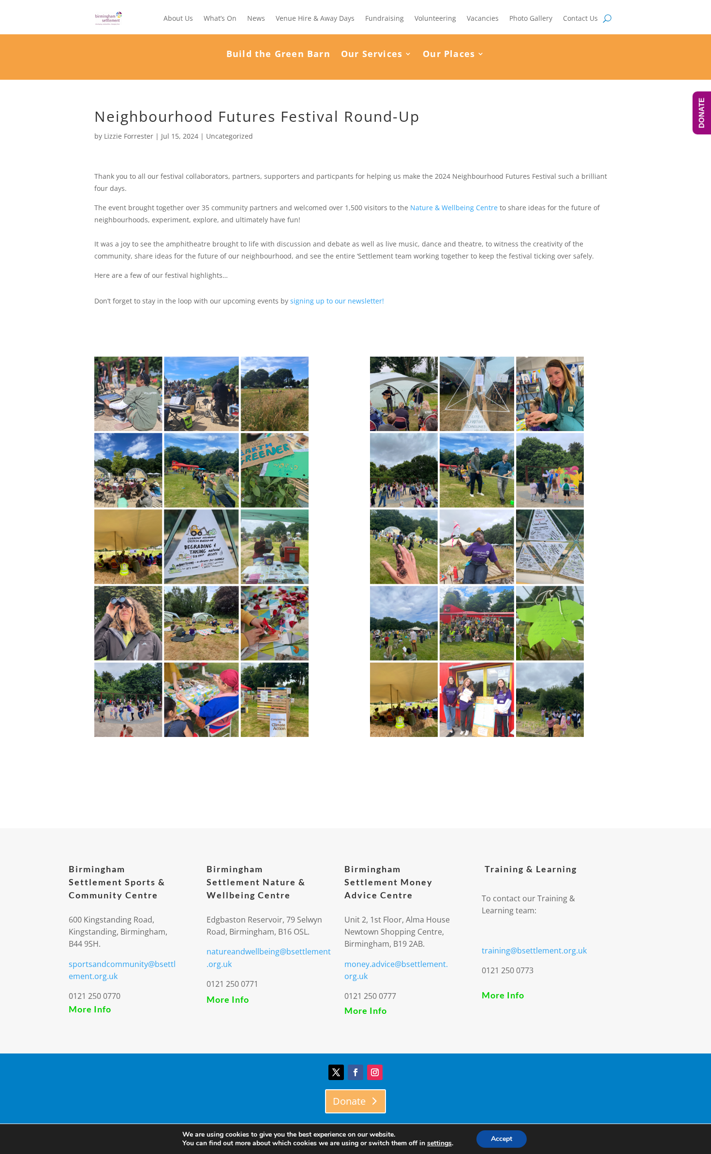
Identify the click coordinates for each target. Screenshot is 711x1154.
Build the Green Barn (278, 54)
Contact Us (580, 18)
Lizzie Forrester (128, 136)
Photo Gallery (530, 18)
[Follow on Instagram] (375, 1072)
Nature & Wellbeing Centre (454, 207)
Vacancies (483, 18)
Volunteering (435, 18)
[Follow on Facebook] (355, 1072)
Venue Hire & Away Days (315, 18)
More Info (90, 1009)
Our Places (449, 54)
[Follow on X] (336, 1072)
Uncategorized (229, 136)
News (256, 18)
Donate (349, 1101)
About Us (178, 18)
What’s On (220, 18)
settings (439, 1143)
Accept (501, 1138)
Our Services (371, 54)
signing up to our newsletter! (337, 300)
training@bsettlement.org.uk (534, 950)
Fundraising (384, 18)
